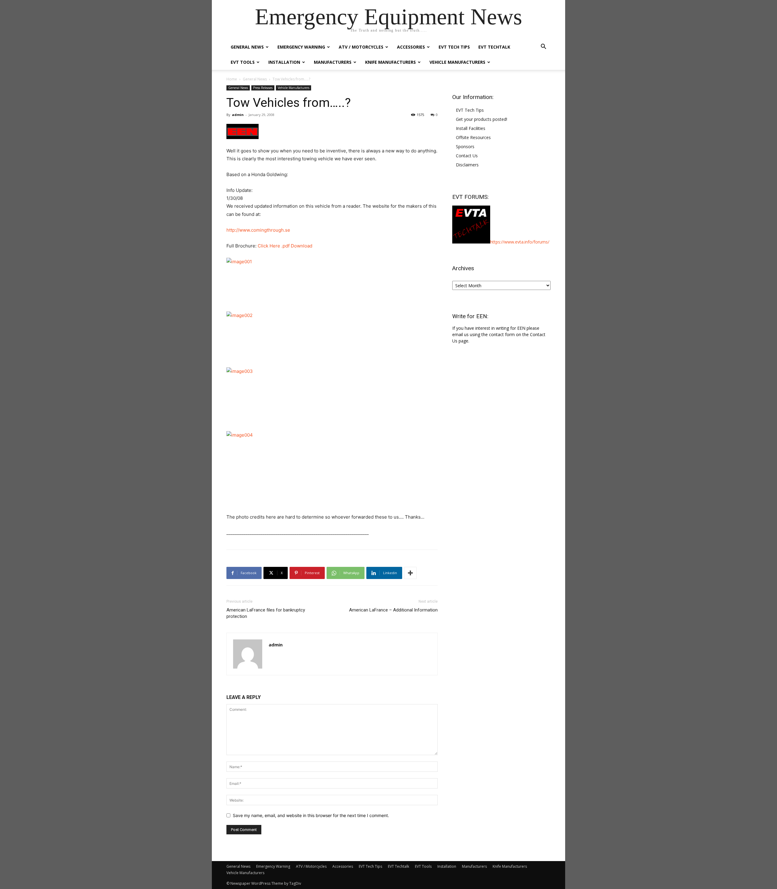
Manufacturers (332, 62)
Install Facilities (470, 128)
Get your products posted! (481, 119)
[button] (543, 47)
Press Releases (263, 88)
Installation (284, 62)
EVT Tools (243, 62)
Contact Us (467, 155)
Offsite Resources (473, 137)
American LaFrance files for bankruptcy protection (265, 613)
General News (247, 47)
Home (231, 79)
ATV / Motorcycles (361, 47)
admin (238, 114)
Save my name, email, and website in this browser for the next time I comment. (311, 815)
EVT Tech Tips (454, 47)
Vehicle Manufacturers (457, 62)
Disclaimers (467, 165)
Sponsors (465, 146)
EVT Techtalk (494, 47)
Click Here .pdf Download (285, 246)
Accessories (411, 47)
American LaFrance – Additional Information (393, 610)
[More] (410, 573)
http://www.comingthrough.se (258, 230)
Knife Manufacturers (390, 62)
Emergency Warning (301, 47)
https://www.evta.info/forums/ (519, 242)
